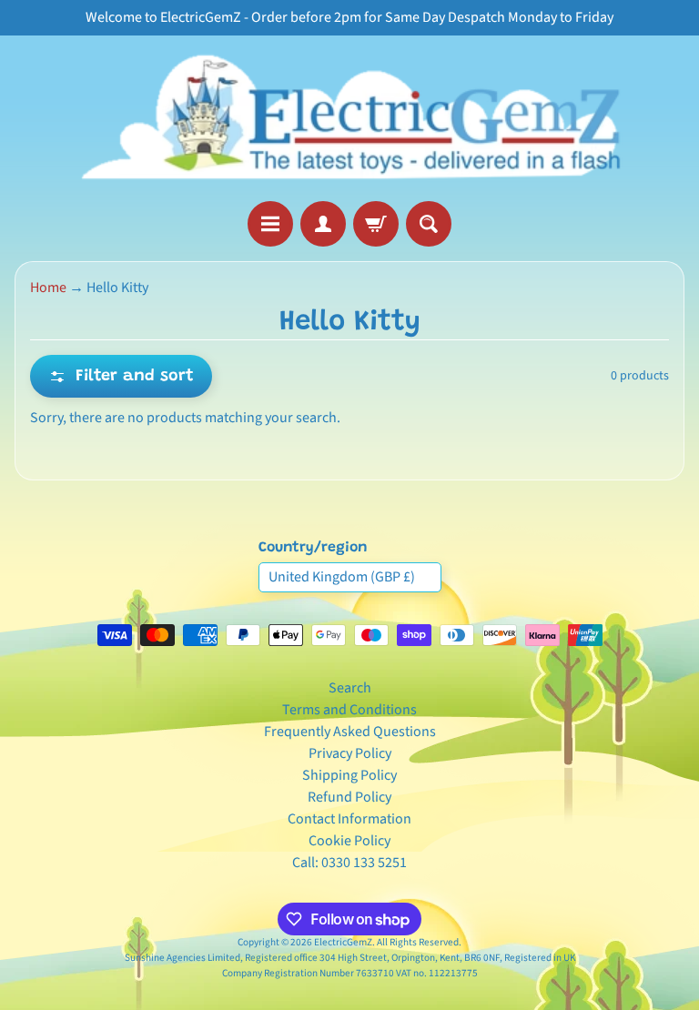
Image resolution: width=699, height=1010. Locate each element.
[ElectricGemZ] (349, 118)
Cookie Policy (349, 841)
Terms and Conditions (349, 710)
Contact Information (349, 819)
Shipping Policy (349, 775)
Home (48, 288)
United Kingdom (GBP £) (341, 577)
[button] (121, 376)
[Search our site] (428, 224)
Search (350, 688)
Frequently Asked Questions (350, 732)
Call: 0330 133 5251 (349, 863)
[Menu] (270, 224)
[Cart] (376, 224)
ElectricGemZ (343, 942)
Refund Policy (349, 797)
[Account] (323, 224)
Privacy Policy (350, 753)
